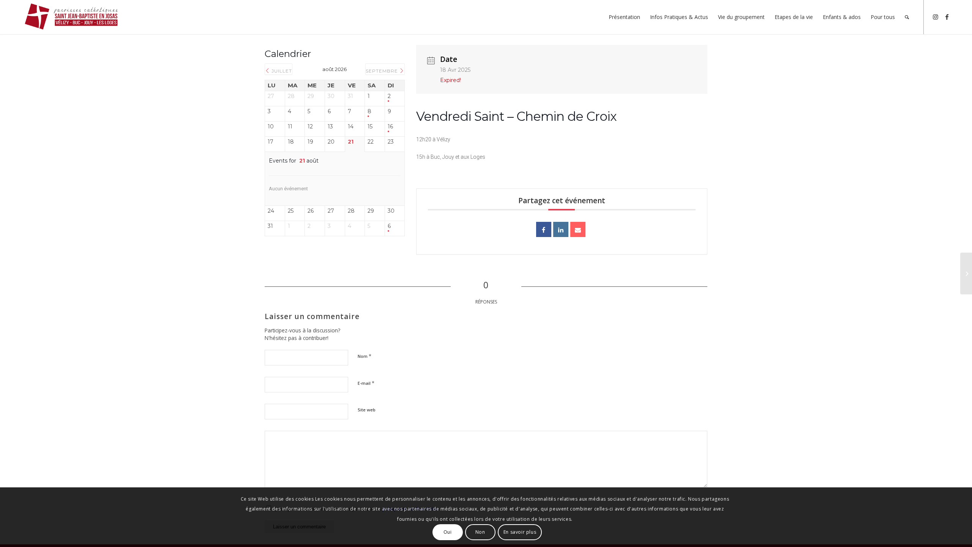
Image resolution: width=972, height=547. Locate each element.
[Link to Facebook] (947, 16)
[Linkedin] (560, 229)
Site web (367, 410)
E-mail (366, 382)
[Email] (577, 229)
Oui (447, 532)
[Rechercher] (907, 17)
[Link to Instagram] (935, 16)
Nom (364, 356)
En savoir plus (519, 532)
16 (390, 126)
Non (480, 532)
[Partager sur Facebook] (543, 229)
